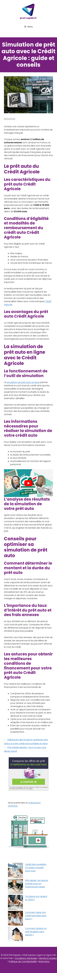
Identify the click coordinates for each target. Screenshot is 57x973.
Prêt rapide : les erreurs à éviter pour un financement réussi (36, 883)
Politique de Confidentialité (23, 961)
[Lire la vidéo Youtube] (28, 483)
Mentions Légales (48, 958)
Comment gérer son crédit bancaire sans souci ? (35, 915)
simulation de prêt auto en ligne (23, 382)
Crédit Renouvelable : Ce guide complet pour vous (36, 867)
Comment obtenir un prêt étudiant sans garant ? (36, 931)
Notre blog (44, 961)
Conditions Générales (26, 958)
